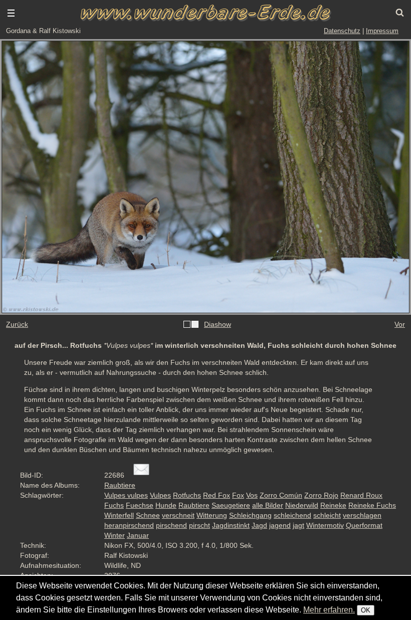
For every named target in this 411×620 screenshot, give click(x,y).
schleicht (327, 515)
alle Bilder (267, 505)
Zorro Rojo (321, 495)
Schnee (148, 515)
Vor (399, 324)
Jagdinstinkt (231, 525)
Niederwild (301, 505)
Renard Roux (361, 495)
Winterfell (119, 515)
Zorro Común (281, 495)
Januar (138, 535)
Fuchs (114, 505)
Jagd (259, 525)
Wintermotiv (325, 525)
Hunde (165, 505)
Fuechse (139, 505)
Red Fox (216, 495)
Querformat (364, 525)
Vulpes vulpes (126, 495)
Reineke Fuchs (372, 505)
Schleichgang (250, 515)
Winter (114, 535)
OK (365, 610)
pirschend (171, 525)
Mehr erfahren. (329, 609)
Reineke (333, 505)
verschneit (178, 515)
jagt (298, 525)
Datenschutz (342, 31)
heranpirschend (129, 525)
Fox (238, 495)
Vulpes (160, 495)
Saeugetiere (231, 505)
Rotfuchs (187, 495)
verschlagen (362, 515)
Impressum (382, 31)
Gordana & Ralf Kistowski (43, 31)
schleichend (292, 515)
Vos (252, 495)
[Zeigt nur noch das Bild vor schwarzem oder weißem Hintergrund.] (191, 324)
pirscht (199, 525)
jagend (280, 525)
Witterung (211, 515)
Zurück (17, 324)
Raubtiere (119, 485)
